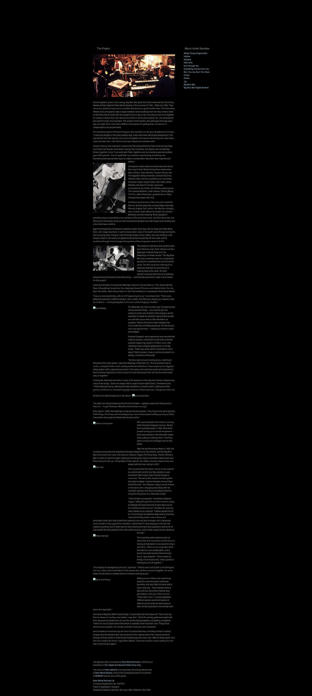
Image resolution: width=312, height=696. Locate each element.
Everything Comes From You (196, 68)
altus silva (188, 62)
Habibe (187, 56)
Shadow (187, 59)
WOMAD (99, 675)
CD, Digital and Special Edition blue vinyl (122, 664)
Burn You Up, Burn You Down (197, 71)
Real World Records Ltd (103, 680)
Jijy (185, 81)
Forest (186, 75)
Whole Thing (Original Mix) (195, 53)
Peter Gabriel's (110, 669)
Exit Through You (191, 65)
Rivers (186, 78)
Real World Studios (103, 672)
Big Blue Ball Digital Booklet (196, 87)
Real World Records (131, 661)
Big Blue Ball (189, 84)
